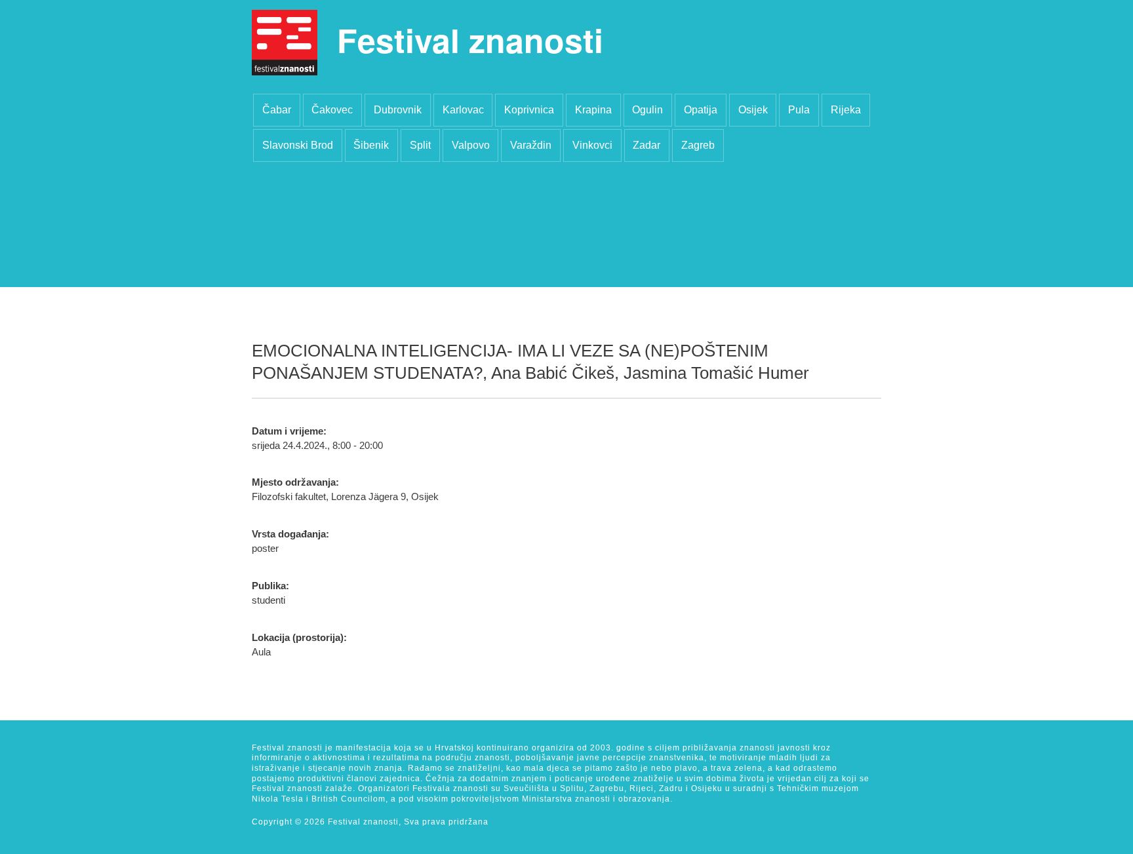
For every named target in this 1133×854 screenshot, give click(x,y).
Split (420, 145)
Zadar (646, 145)
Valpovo (471, 145)
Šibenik (371, 145)
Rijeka (846, 109)
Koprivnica (529, 109)
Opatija (700, 109)
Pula (799, 109)
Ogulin (647, 109)
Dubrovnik (398, 109)
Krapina (593, 109)
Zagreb (698, 145)
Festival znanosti (470, 39)
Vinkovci (592, 145)
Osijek (753, 109)
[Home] (284, 42)
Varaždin (530, 145)
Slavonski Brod (297, 145)
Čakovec (332, 109)
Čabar (276, 109)
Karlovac (463, 109)
